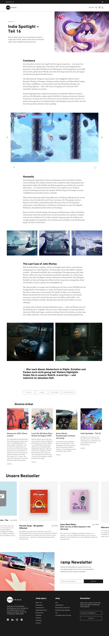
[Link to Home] (11, 7)
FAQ (56, 612)
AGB (56, 602)
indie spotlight (68, 392)
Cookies (38, 623)
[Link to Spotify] (23, 620)
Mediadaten (39, 612)
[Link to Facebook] (9, 620)
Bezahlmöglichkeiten (62, 607)
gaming (42, 392)
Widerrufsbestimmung (62, 610)
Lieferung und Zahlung (63, 615)
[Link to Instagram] (18, 620)
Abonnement (59, 605)
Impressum (39, 605)
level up (29, 392)
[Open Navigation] (102, 7)
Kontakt (38, 617)
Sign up (93, 581)
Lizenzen (38, 615)
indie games (55, 392)
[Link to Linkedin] (13, 620)
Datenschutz (40, 607)
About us (39, 602)
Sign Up (91, 618)
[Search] (95, 7)
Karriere (39, 620)
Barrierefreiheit (41, 610)
